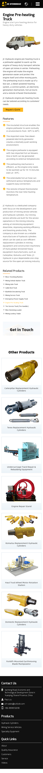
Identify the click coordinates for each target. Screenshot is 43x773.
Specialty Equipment (10, 732)
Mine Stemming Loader (13, 310)
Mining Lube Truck (11, 284)
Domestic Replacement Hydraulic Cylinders (21, 623)
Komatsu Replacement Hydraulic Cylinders (21, 544)
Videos (4, 763)
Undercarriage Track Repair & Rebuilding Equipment (21, 468)
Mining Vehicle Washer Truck (15, 280)
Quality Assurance (9, 750)
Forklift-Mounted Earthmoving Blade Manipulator (21, 662)
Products (7, 716)
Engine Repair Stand (21, 506)
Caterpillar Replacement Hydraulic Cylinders (21, 389)
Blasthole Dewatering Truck (15, 291)
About (4, 746)
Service (4, 759)
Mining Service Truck (12, 295)
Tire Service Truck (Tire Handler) (17, 306)
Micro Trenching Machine (14, 277)
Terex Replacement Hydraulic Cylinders (21, 429)
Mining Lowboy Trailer (13, 313)
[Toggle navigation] (37, 4)
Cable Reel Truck (11, 288)
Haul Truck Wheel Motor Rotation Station (21, 584)
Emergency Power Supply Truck (16, 299)
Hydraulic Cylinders (9, 723)
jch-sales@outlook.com (15, 704)
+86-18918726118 (12, 708)
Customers (6, 754)
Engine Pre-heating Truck (14, 302)
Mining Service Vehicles (11, 727)
